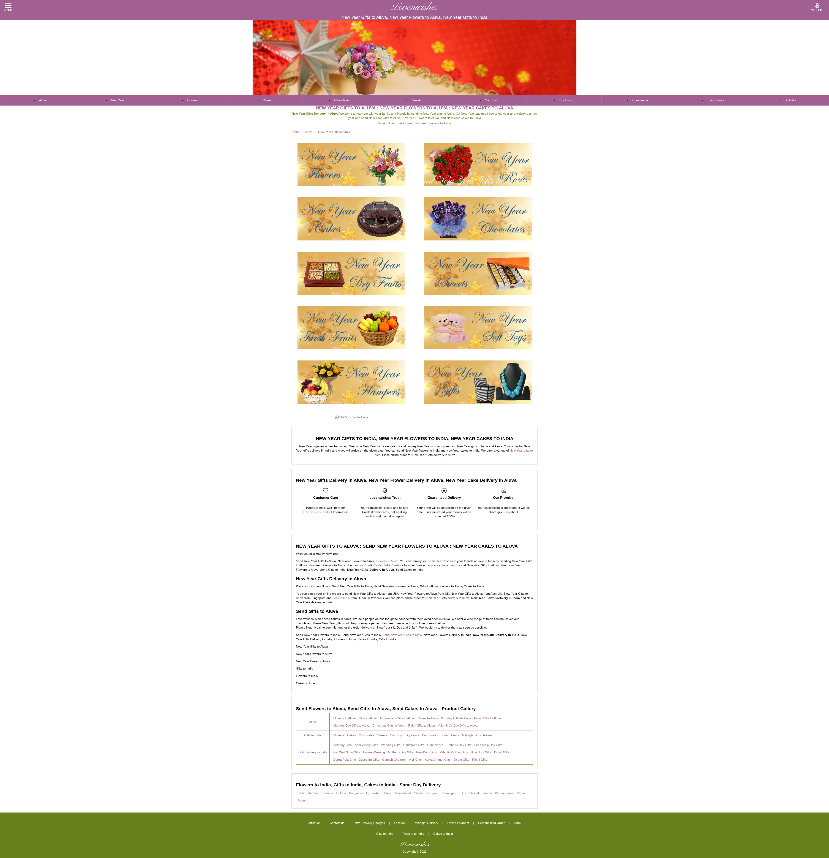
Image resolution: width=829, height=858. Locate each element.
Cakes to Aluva (428, 718)
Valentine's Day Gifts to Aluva (458, 725)
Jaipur (301, 800)
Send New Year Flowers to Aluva (429, 123)
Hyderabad (373, 793)
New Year (117, 100)
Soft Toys (491, 100)
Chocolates (342, 100)
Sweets (417, 100)
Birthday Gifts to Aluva (456, 718)
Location (400, 823)
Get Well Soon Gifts (346, 752)
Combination (641, 100)
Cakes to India (443, 833)
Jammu (487, 793)
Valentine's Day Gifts (454, 752)
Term (517, 823)
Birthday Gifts (342, 745)
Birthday (790, 100)
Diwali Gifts (501, 752)
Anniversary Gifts (366, 745)
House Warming (374, 752)
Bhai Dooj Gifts (481, 752)
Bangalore (356, 793)
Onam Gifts (461, 759)
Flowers (192, 100)
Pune (387, 793)
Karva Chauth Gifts (438, 759)
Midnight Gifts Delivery (477, 735)
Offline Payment (458, 823)
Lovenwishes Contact (317, 512)
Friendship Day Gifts (488, 745)
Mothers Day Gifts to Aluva (351, 725)
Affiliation (314, 823)
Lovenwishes (414, 7)
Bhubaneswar (504, 793)
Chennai (327, 793)
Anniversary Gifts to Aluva (397, 718)
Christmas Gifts (413, 745)
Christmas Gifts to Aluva (389, 725)
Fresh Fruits (715, 100)
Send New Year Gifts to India (402, 635)
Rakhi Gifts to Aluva (421, 725)
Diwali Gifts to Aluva (487, 718)
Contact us (337, 823)
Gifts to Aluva (368, 718)
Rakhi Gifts (479, 759)
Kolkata (341, 793)
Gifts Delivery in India (312, 752)
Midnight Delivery (426, 823)
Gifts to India (341, 598)
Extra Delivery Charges (369, 823)
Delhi (300, 793)
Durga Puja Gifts (344, 759)
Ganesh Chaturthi (394, 759)
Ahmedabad (402, 793)
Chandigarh (449, 793)
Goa (463, 793)
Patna (521, 793)
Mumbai (312, 793)
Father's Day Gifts (459, 745)
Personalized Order (491, 823)
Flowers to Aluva (387, 561)
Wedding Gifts (390, 745)
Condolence (435, 745)
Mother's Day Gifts (400, 752)
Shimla (418, 793)
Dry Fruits (566, 100)
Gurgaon (432, 793)
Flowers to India (413, 833)
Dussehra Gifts (369, 759)
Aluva (43, 100)
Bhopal (474, 793)
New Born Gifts (426, 752)
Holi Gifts (415, 759)
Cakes (267, 100)
